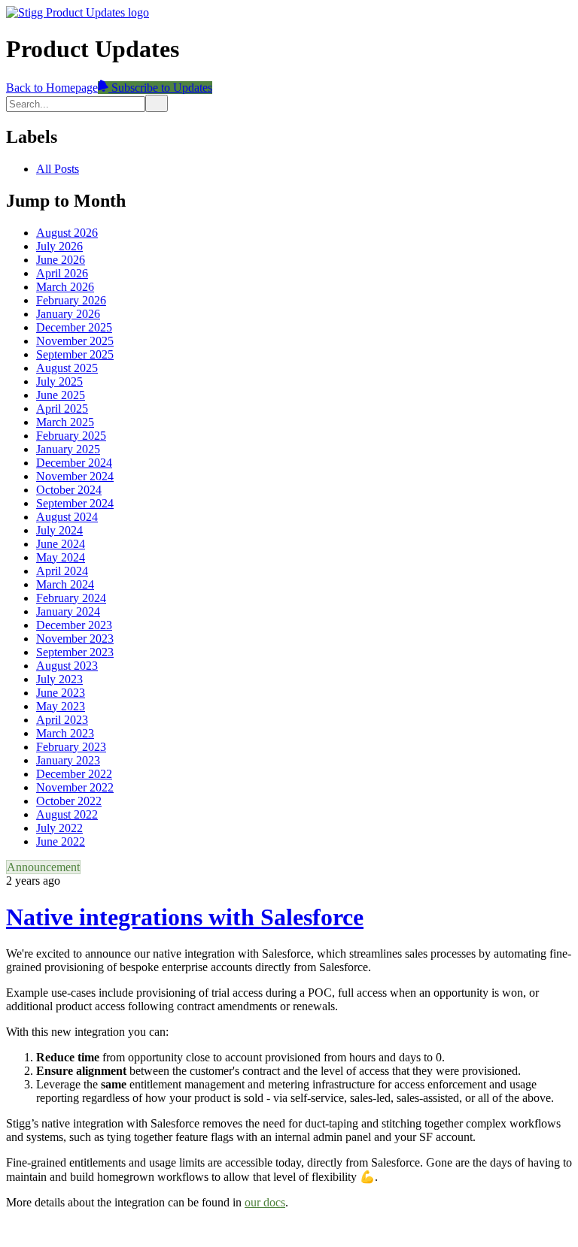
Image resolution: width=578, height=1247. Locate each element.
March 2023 (65, 733)
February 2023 (71, 746)
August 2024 (67, 516)
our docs (265, 1202)
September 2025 (75, 354)
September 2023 (75, 652)
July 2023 (59, 679)
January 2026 (68, 313)
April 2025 (62, 408)
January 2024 (68, 611)
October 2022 (69, 801)
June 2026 (60, 259)
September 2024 (75, 503)
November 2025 (75, 340)
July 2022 (59, 828)
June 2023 (60, 692)
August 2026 (67, 232)
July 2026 (59, 246)
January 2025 (68, 449)
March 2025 (65, 422)
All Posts (57, 168)
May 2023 (60, 706)
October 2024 (69, 489)
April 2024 (62, 570)
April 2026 (62, 273)
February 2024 (71, 598)
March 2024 (65, 584)
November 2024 (75, 476)
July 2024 (59, 530)
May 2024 (60, 557)
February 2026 (71, 300)
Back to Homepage (52, 87)
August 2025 (67, 368)
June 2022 (60, 841)
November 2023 (75, 638)
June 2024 (60, 543)
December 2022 (74, 773)
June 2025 (60, 395)
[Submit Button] (156, 103)
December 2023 (74, 625)
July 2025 (59, 381)
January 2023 (68, 760)
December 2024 (74, 462)
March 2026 (65, 286)
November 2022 (75, 787)
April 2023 (62, 719)
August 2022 (67, 814)
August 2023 (67, 665)
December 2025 (74, 327)
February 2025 (71, 435)
